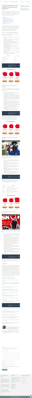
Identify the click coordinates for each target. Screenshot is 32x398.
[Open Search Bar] (30, 3)
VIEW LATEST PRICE (5, 133)
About (28, 1)
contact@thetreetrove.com (15, 380)
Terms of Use (24, 380)
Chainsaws (4, 347)
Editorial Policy (24, 377)
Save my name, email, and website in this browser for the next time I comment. (11, 367)
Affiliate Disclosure (24, 382)
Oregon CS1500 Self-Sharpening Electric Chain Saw (11, 78)
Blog (22, 1)
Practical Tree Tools (13, 1)
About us (2, 394)
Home (6, 1)
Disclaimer (23, 381)
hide (6, 17)
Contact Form (13, 382)
